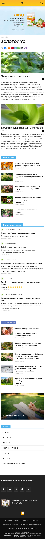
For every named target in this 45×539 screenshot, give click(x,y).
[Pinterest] (12, 48)
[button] (42, 3)
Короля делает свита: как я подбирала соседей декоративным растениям (29, 176)
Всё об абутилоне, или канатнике (13, 247)
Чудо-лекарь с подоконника (16, 76)
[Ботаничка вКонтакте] (9, 489)
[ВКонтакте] (5, 48)
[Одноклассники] (9, 48)
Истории (6, 443)
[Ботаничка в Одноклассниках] (3, 489)
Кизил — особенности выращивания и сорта (18, 233)
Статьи (6, 432)
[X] (22, 48)
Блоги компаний (9, 323)
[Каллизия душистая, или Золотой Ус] (22, 114)
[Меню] (3, 3)
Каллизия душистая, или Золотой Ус (22, 127)
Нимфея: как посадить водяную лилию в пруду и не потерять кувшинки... (28, 200)
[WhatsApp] (18, 48)
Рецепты (6, 453)
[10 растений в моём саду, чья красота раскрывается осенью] (7, 166)
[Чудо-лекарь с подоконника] (22, 62)
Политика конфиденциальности (18, 528)
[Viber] (25, 48)
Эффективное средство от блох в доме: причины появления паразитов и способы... (28, 368)
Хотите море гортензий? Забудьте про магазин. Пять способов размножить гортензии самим (29, 356)
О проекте (8, 521)
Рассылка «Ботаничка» (21, 521)
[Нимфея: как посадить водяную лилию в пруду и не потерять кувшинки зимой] (7, 200)
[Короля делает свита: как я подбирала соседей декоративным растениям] (7, 177)
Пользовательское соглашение (31, 524)
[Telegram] (15, 48)
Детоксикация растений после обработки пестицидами (21, 263)
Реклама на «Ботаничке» (10, 524)
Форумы (6, 458)
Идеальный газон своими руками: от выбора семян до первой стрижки (28, 381)
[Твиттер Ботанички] (22, 489)
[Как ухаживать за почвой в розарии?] (7, 213)
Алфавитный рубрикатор (14, 463)
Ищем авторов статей (13, 416)
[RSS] (28, 489)
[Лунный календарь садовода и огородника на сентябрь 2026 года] (7, 189)
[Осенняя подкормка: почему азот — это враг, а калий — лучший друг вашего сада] (7, 346)
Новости (7, 438)
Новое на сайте (8, 157)
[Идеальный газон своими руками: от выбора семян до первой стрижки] (7, 381)
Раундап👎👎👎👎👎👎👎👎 (11, 287)
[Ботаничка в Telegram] (16, 489)
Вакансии (35, 521)
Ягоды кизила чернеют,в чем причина (14, 236)
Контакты (34, 528)
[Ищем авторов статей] (22, 406)
